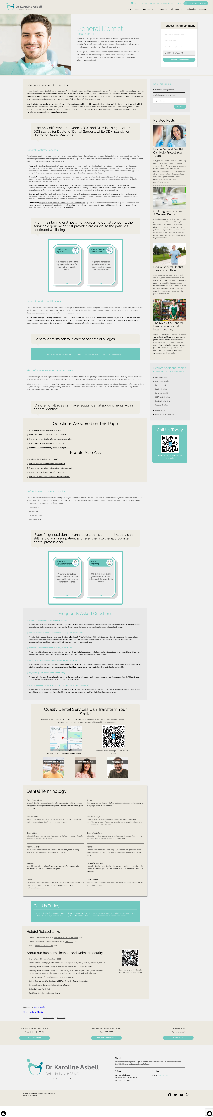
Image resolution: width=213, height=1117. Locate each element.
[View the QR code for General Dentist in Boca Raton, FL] (113, 747)
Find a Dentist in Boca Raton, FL (166, 95)
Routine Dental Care (162, 401)
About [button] (137, 9)
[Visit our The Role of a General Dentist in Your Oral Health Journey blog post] (169, 320)
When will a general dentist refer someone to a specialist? (50, 439)
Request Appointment (106, 1038)
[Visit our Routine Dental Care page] (85, 777)
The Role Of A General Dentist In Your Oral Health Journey (168, 326)
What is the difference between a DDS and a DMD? (47, 435)
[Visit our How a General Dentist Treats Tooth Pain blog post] (169, 264)
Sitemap (34, 1095)
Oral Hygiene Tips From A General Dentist (168, 212)
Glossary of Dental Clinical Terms (66, 938)
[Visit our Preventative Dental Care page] (53, 777)
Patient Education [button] (176, 9)
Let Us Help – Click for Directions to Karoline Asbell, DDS (66, 753)
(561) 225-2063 (103, 57)
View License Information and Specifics (60, 977)
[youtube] (182, 1095)
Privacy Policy (27, 1095)
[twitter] (175, 1095)
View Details (46, 989)
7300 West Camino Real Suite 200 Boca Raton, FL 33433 (157, 3)
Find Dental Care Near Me (164, 414)
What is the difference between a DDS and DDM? (47, 443)
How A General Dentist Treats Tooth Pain (168, 268)
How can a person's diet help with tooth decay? (47, 463)
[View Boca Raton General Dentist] (35, 74)
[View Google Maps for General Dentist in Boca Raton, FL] (66, 751)
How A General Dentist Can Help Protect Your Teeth (168, 153)
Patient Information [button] (149, 9)
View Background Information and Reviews (54, 985)
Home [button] (129, 9)
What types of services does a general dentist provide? (49, 448)
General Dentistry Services (164, 89)
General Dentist (39, 1007)
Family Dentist (160, 385)
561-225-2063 (77, 916)
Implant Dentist (161, 389)
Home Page (69, 942)
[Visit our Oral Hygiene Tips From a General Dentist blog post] (169, 208)
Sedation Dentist (161, 405)
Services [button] (163, 9)
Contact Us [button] (203, 9)
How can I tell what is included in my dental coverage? (49, 476)
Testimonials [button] (191, 9)
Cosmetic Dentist (161, 377)
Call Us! (197, 3)
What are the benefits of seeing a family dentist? (47, 472)
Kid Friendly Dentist (162, 397)
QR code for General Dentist (33, 1012)
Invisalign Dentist (161, 393)
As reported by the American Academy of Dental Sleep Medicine (62, 202)
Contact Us (178, 1038)
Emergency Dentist (162, 381)
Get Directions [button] (34, 1038)
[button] (3, 1113)
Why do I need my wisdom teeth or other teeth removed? (50, 468)
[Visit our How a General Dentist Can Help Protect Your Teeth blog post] (169, 146)
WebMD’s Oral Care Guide (44, 945)
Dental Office (160, 410)
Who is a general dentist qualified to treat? (45, 430)
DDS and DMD (32, 323)
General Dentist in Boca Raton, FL (111, 354)
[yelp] (187, 1095)
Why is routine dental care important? (43, 459)
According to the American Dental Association (43, 104)
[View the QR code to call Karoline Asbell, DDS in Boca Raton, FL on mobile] (170, 452)
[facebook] (169, 1095)
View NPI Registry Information (77, 981)
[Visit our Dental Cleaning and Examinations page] (117, 777)
